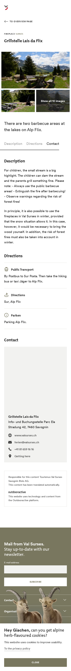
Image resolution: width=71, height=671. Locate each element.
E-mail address (11, 562)
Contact (53, 143)
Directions (34, 143)
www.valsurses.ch (25, 435)
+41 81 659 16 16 (24, 449)
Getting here (22, 456)
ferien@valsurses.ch (26, 442)
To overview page (21, 21)
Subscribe (35, 582)
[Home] (6, 10)
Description (13, 143)
